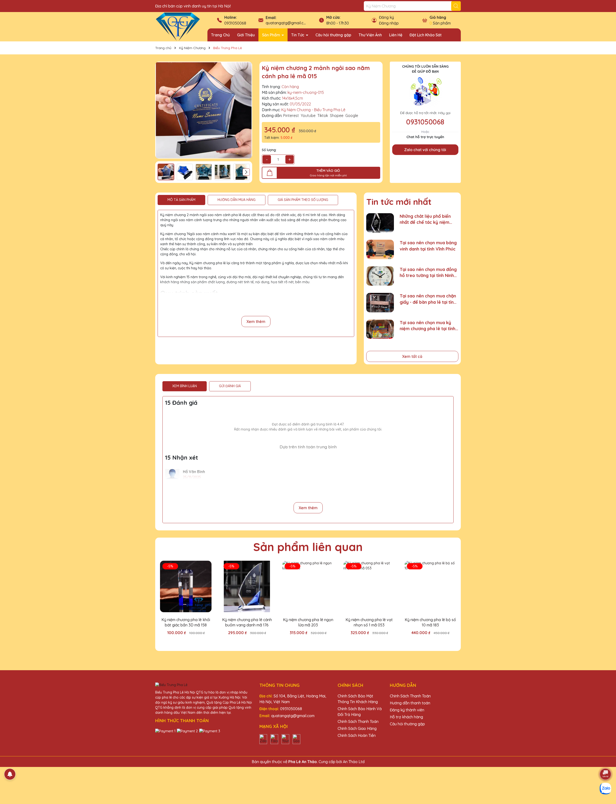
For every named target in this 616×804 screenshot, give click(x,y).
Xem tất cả (412, 356)
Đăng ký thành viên (407, 710)
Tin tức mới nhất (398, 201)
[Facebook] (274, 739)
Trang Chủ (220, 34)
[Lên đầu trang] (605, 760)
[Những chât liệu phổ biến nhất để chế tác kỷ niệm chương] (380, 223)
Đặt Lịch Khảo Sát (426, 34)
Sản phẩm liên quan (308, 547)
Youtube (308, 115)
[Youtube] (285, 739)
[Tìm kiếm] (456, 6)
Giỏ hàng (438, 17)
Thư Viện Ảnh (370, 34)
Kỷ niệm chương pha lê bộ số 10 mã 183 (430, 622)
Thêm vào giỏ (189, 641)
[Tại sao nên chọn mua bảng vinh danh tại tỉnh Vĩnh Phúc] (380, 249)
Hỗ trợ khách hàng (406, 716)
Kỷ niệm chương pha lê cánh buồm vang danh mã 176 (247, 622)
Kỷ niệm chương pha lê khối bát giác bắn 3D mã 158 (185, 622)
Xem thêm (255, 321)
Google (351, 115)
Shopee (336, 115)
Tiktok (322, 115)
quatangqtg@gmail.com (287, 22)
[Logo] (177, 26)
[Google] (296, 739)
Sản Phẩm (271, 34)
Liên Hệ (395, 34)
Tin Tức (298, 34)
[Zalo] (263, 739)
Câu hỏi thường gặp (333, 34)
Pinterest (291, 115)
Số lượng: (269, 150)
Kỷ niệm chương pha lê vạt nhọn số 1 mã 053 (369, 622)
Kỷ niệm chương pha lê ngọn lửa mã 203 (308, 622)
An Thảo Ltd (354, 761)
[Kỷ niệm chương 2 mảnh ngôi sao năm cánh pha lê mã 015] (203, 110)
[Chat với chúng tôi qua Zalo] (605, 788)
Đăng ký (386, 17)
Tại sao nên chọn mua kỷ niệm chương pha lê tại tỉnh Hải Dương (427, 326)
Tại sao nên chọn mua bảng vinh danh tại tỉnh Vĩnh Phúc (428, 245)
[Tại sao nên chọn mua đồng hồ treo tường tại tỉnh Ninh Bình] (380, 276)
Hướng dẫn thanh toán (410, 703)
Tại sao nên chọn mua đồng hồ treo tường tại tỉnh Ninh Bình (428, 272)
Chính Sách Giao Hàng (357, 728)
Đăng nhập (389, 23)
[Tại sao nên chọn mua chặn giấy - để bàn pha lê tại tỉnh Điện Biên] (380, 302)
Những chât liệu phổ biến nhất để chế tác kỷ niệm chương (425, 219)
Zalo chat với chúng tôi (425, 149)
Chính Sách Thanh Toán (358, 721)
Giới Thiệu (246, 34)
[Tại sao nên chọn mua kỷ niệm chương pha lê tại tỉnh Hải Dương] (380, 329)
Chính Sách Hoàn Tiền (357, 735)
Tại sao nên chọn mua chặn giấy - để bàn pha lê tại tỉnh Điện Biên (428, 299)
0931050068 (235, 23)
